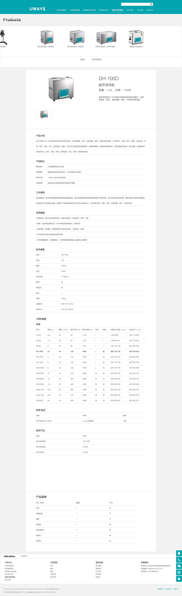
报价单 (98, 577)
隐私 (51, 569)
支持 (51, 566)
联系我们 (99, 574)
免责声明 (53, 574)
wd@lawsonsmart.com (155, 569)
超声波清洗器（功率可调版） (106, 47)
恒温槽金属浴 (75, 10)
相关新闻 (99, 566)
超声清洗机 (40, 141)
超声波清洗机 (41, 441)
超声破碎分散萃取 (89, 10)
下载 (124, 421)
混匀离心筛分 (103, 10)
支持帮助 (54, 562)
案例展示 (99, 569)
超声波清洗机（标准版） (46, 47)
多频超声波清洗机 (135, 47)
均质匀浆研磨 (61, 10)
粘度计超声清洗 (117, 10)
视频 (51, 571)
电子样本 (53, 577)
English (149, 10)
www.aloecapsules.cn (52, 589)
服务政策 (99, 562)
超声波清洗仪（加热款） (76, 47)
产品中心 (8, 562)
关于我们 (140, 10)
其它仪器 (130, 10)
